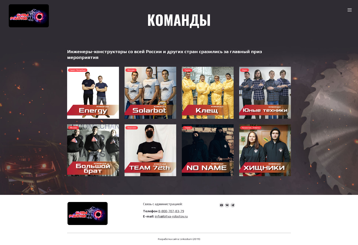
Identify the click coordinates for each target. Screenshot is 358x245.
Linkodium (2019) (190, 239)
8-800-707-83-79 (171, 211)
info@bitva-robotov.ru (171, 216)
